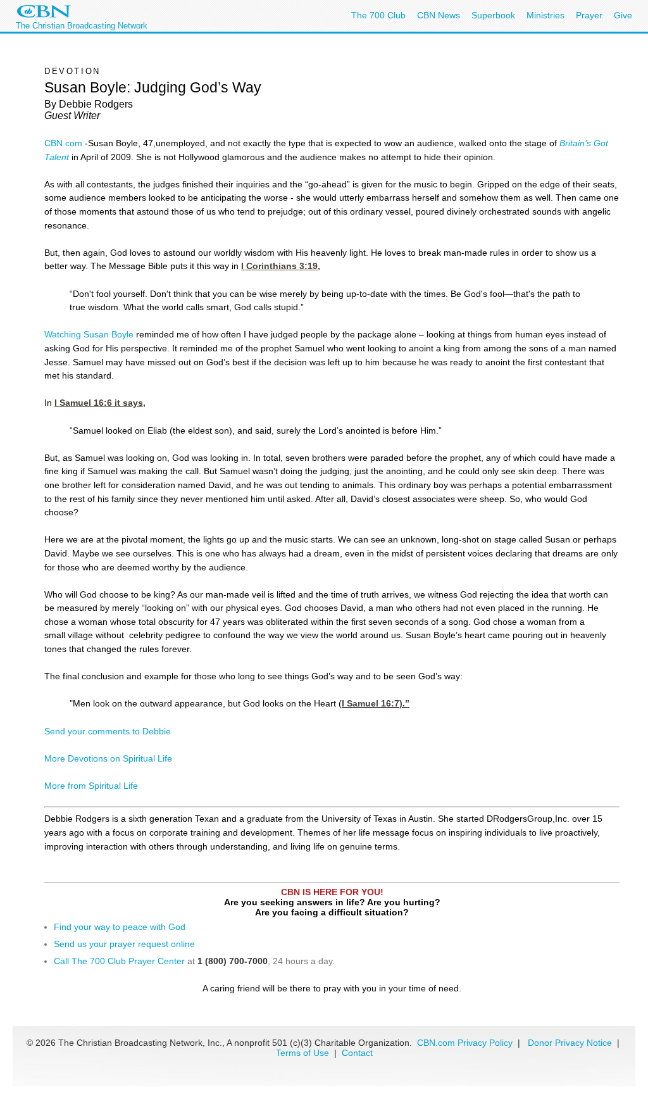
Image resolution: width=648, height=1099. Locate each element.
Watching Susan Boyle (89, 334)
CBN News (438, 15)
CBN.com (63, 143)
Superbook (493, 15)
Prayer (589, 15)
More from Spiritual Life (91, 786)
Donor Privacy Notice (570, 1043)
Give (623, 15)
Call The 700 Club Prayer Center (119, 961)
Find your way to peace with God (119, 927)
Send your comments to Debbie (107, 731)
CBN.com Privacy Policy (465, 1043)
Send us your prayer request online (124, 944)
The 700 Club (378, 15)
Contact (357, 1053)
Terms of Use (304, 1053)
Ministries (545, 15)
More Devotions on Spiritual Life (108, 758)
